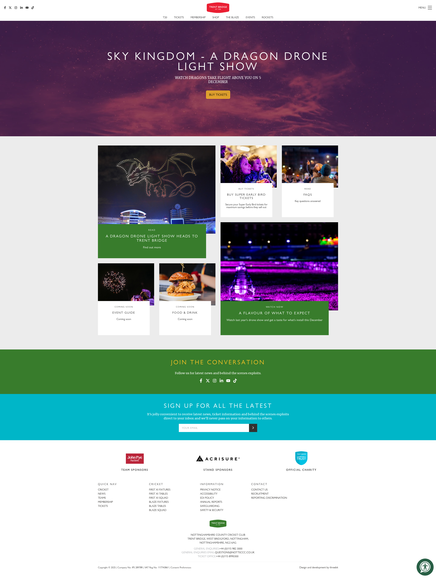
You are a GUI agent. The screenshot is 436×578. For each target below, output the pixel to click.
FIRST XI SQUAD (158, 497)
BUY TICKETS (218, 94)
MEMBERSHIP (105, 501)
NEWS (101, 493)
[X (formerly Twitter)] (10, 8)
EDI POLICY (207, 497)
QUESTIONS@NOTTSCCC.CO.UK (235, 552)
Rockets (267, 17)
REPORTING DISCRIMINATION (269, 497)
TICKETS (103, 506)
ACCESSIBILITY (208, 493)
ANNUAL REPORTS (211, 501)
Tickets (179, 17)
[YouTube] (27, 8)
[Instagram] (16, 8)
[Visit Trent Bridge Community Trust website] (301, 458)
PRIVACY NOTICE (210, 489)
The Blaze (232, 17)
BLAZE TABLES (157, 506)
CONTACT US (259, 489)
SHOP (215, 17)
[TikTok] (33, 8)
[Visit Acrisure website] (218, 458)
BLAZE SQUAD (157, 510)
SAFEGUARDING (210, 506)
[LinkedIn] (21, 8)
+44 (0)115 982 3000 (230, 548)
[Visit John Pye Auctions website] (134, 458)
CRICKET (103, 489)
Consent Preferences (181, 567)
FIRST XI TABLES (158, 493)
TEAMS (102, 497)
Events (250, 17)
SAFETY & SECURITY (211, 510)
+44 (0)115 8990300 (227, 556)
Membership (198, 17)
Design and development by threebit (318, 567)
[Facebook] (5, 8)
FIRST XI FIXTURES (159, 489)
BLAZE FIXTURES (159, 501)
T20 (165, 17)
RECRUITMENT (260, 493)
